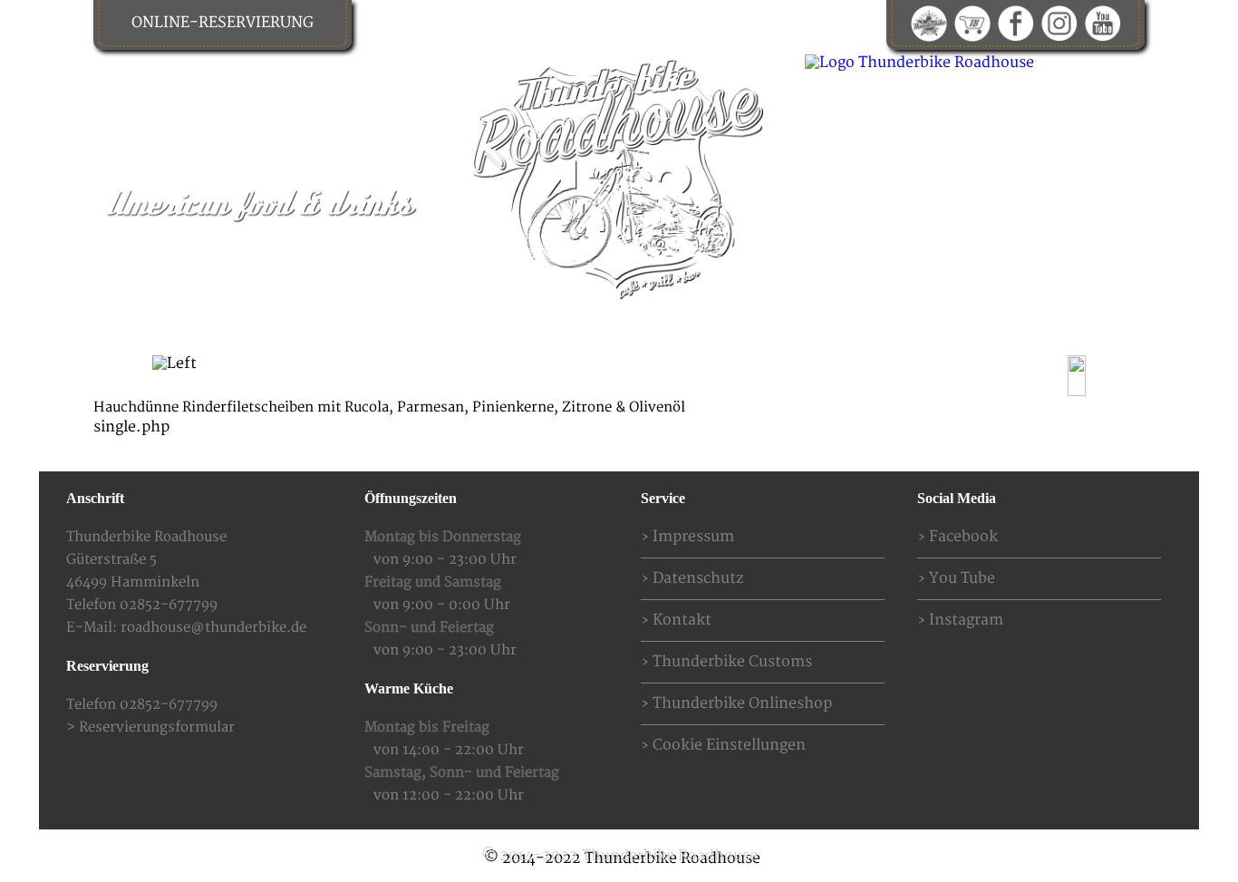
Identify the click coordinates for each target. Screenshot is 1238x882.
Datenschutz (698, 578)
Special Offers (488, 374)
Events (606, 374)
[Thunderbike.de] (929, 22)
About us (944, 374)
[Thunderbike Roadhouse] (619, 177)
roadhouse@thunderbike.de (213, 627)
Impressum (693, 537)
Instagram (966, 620)
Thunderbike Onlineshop (742, 703)
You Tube (962, 578)
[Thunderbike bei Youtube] (1103, 22)
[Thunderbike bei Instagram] (1059, 22)
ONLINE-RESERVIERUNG (222, 23)
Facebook (963, 537)
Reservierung (720, 374)
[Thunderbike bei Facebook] (1016, 22)
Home (236, 374)
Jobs (1032, 374)
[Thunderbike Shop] (972, 22)
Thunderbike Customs (732, 662)
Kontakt (840, 374)
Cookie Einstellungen (729, 745)
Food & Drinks (345, 374)
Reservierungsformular (157, 727)
